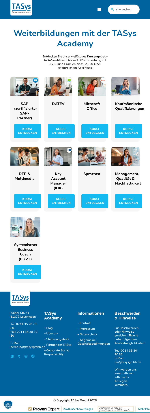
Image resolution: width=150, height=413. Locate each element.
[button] (99, 10)
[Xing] (19, 356)
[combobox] (124, 9)
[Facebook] (33, 356)
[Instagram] (26, 356)
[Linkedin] (12, 356)
